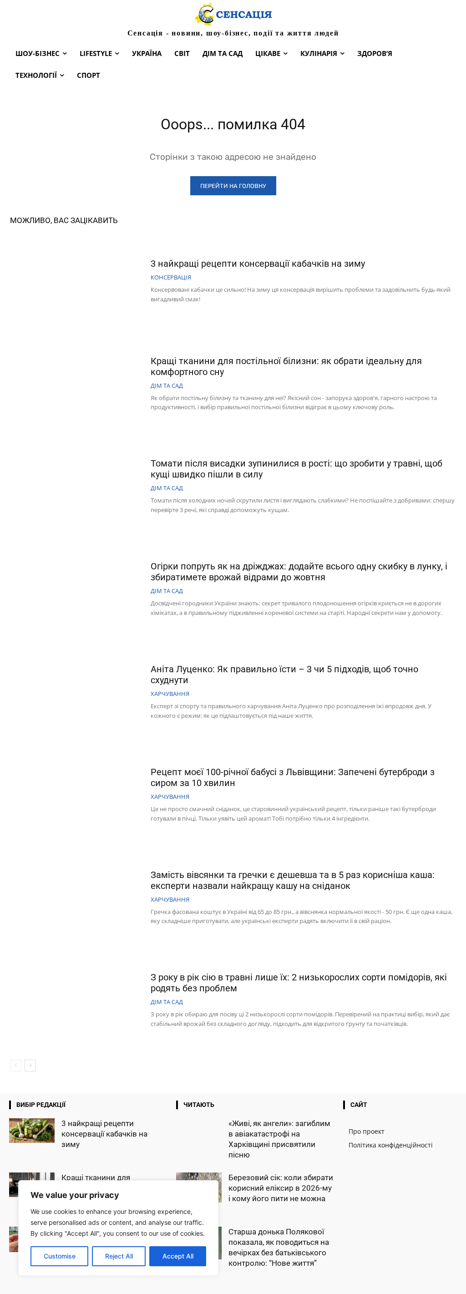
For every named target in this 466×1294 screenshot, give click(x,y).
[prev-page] (15, 1065)
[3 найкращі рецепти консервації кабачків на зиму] (77, 282)
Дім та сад (167, 386)
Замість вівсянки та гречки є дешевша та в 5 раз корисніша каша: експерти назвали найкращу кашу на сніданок (293, 880)
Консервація (171, 277)
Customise (60, 1256)
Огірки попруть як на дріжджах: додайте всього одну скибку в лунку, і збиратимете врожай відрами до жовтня (299, 572)
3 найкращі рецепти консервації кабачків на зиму (258, 263)
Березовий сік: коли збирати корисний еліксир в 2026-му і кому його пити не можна (280, 1188)
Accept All (177, 1256)
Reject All (119, 1256)
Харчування (170, 694)
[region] (118, 1228)
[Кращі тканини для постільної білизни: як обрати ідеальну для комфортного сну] (77, 384)
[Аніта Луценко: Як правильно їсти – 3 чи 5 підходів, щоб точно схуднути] (77, 693)
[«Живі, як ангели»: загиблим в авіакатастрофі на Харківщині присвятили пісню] (199, 1134)
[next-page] (30, 1065)
